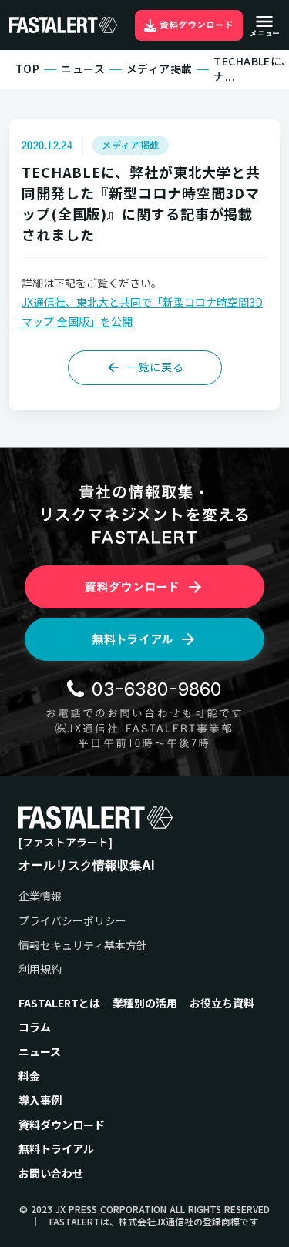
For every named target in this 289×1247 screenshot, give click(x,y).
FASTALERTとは (59, 1003)
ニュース (83, 69)
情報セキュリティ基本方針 (82, 945)
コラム (34, 1027)
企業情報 (40, 896)
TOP (27, 68)
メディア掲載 (159, 69)
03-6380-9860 (157, 689)
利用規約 (40, 969)
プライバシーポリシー (72, 920)
